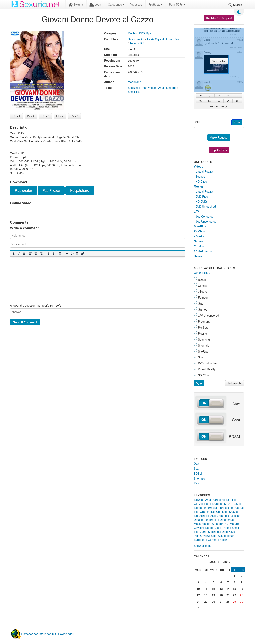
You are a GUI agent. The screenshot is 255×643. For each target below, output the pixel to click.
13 (221, 589)
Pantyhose (149, 88)
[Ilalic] (210, 95)
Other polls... (202, 273)
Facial (211, 512)
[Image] (209, 101)
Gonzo (198, 504)
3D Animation (203, 251)
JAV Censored (205, 216)
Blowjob (199, 500)
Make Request (219, 137)
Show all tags (202, 545)
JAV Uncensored (206, 221)
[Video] (219, 101)
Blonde (198, 508)
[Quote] (237, 101)
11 (205, 589)
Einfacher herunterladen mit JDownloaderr (47, 634)
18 (205, 595)
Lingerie (171, 88)
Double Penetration (206, 520)
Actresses (136, 4)
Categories (115, 4)
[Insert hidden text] (82, 253)
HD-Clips (201, 181)
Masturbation (202, 524)
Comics (199, 246)
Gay (196, 463)
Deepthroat (227, 520)
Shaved (234, 512)
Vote (199, 383)
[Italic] (18, 253)
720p (203, 532)
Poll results (234, 383)
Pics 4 (60, 116)
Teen (207, 504)
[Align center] (35, 253)
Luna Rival (172, 39)
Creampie (223, 516)
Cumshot (222, 512)
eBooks (199, 236)
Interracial (210, 508)
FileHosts (154, 4)
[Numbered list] (53, 253)
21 (228, 595)
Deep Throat (222, 528)
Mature (234, 524)
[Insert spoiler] (77, 253)
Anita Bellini (136, 43)
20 (221, 595)
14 (228, 589)
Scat (196, 468)
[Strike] (228, 95)
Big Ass (210, 516)
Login (98, 4)
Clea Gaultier (136, 39)
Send (237, 122)
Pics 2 (31, 116)
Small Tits (134, 92)
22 (234, 595)
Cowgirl (198, 528)
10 (198, 589)
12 (213, 589)
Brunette (217, 504)
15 (234, 589)
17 (198, 595)
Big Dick (199, 516)
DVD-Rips (145, 33)
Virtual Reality (204, 171)
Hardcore (218, 500)
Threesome (225, 508)
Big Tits (230, 500)
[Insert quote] (66, 253)
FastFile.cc (51, 190)
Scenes (200, 176)
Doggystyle (229, 532)
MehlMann (134, 82)
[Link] (200, 101)
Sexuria (78, 4)
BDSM (198, 473)
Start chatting (219, 61)
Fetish (224, 540)
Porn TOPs (176, 4)
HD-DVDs (202, 201)
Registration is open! (219, 18)
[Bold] (13, 253)
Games (198, 241)
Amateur (217, 524)
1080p (236, 504)
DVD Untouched (206, 206)
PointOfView (201, 536)
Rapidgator (23, 190)
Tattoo (209, 528)
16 (241, 589)
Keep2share (79, 190)
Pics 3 (45, 116)
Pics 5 (74, 116)
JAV (196, 211)
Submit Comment (25, 322)
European (200, 540)
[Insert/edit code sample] (72, 253)
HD (226, 524)
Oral (202, 512)
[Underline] (23, 253)
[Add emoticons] (60, 253)
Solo (213, 536)
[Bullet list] (47, 253)
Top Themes (219, 150)
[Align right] (41, 253)
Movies (132, 33)
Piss (196, 483)
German (213, 540)
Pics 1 (16, 116)
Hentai (198, 256)
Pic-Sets (199, 231)
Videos (198, 166)
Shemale (199, 478)
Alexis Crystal (155, 39)
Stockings (134, 88)
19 (213, 595)
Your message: (219, 106)
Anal (161, 88)
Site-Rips (200, 226)
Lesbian (235, 516)
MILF (227, 504)
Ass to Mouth (226, 536)
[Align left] (30, 253)
